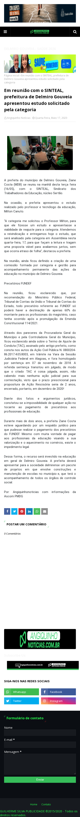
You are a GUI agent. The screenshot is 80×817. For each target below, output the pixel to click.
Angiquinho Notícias (18, 118)
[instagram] (58, 700)
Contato (46, 804)
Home (33, 804)
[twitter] (21, 700)
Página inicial (11, 75)
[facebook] (58, 691)
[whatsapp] (21, 691)
